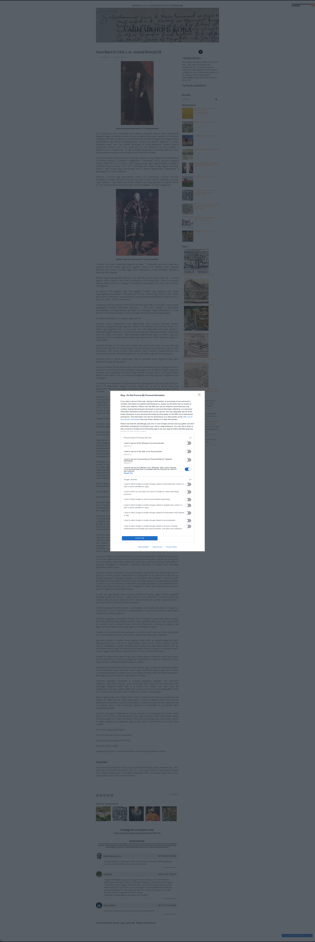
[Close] (200, 395)
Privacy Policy (171, 547)
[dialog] (157, 471)
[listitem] (157, 437)
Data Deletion (143, 547)
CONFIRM (139, 538)
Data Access (157, 547)
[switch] (188, 443)
